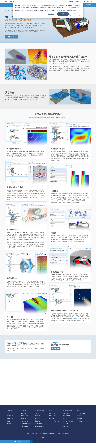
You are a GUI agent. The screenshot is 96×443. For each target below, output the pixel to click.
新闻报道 (79, 418)
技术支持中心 (66, 413)
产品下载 (65, 426)
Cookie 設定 (51, 14)
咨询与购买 (77, 1)
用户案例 (23, 418)
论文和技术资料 (25, 421)
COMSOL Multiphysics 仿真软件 (60, 313)
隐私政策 (32, 433)
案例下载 (23, 413)
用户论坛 (37, 418)
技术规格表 (10, 415)
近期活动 (51, 418)
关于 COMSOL (81, 413)
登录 (88, 1)
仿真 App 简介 (24, 426)
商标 (37, 433)
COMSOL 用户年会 (54, 421)
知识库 (65, 418)
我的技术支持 (66, 415)
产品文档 (65, 423)
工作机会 (79, 415)
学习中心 (37, 413)
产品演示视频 (24, 415)
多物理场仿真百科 (39, 426)
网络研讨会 (52, 413)
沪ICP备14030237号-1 (51, 433)
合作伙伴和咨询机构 (68, 421)
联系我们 (79, 421)
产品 (8, 413)
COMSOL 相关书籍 (26, 423)
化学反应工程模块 (76, 316)
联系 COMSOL (11, 37)
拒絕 (75, 14)
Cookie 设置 (42, 433)
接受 (63, 14)
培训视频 (89, 5)
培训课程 (37, 415)
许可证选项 (10, 418)
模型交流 (37, 421)
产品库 (7, 11)
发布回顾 (9, 423)
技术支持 (71, 1)
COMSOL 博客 (38, 423)
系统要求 (9, 421)
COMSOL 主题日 (53, 415)
